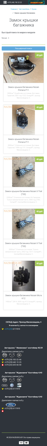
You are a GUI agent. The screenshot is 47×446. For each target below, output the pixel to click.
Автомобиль (24, 9)
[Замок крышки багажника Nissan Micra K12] (23, 276)
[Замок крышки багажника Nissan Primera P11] (23, 67)
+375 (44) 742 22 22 (14, 2)
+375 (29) (8, 329)
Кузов (34, 9)
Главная (14, 9)
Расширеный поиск (23, 48)
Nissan (4, 38)
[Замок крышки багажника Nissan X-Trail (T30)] (23, 172)
